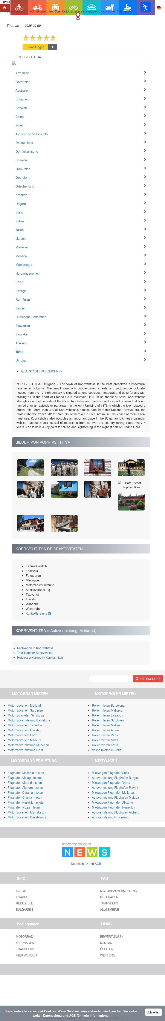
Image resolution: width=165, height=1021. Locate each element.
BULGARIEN (24, 909)
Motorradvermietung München (28, 745)
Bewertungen (35, 47)
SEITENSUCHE (149, 679)
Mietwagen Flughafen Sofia (110, 772)
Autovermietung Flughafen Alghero (115, 812)
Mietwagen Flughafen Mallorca (113, 792)
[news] (86, 849)
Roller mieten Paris (105, 735)
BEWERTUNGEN (112, 936)
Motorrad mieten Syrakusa (26, 715)
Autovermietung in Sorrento (110, 817)
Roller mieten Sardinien (108, 720)
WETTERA (107, 955)
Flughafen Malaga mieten (25, 777)
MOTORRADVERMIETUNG (118, 891)
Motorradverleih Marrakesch (27, 812)
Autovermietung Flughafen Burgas (115, 777)
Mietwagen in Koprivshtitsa (35, 648)
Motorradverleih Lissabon (25, 730)
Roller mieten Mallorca (107, 710)
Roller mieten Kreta (105, 745)
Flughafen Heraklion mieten (26, 802)
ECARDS (22, 897)
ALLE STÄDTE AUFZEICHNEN (42, 371)
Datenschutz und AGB (86, 863)
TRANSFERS (109, 903)
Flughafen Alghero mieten (25, 787)
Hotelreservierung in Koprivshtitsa (40, 657)
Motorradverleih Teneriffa (25, 725)
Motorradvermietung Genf (25, 750)
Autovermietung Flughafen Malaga (115, 797)
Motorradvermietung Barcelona (29, 720)
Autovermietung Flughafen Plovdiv (115, 787)
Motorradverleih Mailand (24, 705)
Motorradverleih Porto (22, 735)
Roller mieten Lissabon (107, 715)
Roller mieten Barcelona (108, 705)
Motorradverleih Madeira (24, 740)
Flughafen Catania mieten (25, 792)
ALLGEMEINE (109, 909)
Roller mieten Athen (105, 730)
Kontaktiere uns (37, 613)
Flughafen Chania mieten (25, 797)
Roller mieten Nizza (105, 740)
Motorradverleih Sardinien (25, 710)
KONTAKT (107, 943)
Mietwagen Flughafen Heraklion (113, 807)
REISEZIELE (24, 903)
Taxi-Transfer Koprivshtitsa (35, 652)
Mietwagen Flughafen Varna (111, 782)
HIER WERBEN (26, 955)
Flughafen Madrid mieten (25, 782)
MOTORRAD (24, 936)
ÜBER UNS (107, 949)
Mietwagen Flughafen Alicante (112, 802)
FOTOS (21, 891)
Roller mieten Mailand (107, 725)
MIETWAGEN (109, 897)
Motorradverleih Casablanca (27, 817)
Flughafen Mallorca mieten (26, 772)
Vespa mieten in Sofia (106, 750)
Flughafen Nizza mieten (24, 807)
